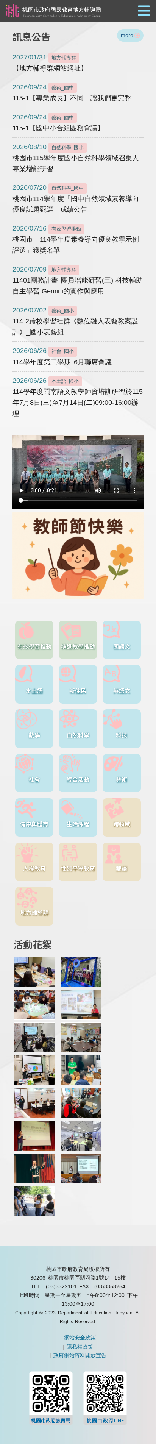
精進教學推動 (78, 646)
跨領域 (121, 824)
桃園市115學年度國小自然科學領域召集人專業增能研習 (75, 158)
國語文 (121, 646)
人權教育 (34, 868)
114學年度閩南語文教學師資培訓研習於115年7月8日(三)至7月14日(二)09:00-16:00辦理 (77, 397)
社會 (34, 779)
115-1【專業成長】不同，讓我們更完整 (71, 92)
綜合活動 (78, 779)
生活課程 (78, 824)
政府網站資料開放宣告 (79, 1355)
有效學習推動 (34, 646)
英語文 (121, 691)
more (127, 35)
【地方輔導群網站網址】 (49, 62)
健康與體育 (34, 824)
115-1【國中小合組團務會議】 (58, 122)
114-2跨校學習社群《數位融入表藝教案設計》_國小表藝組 (75, 321)
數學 (34, 735)
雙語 (121, 868)
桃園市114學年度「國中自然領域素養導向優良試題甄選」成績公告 (75, 198)
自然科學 (78, 735)
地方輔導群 (34, 912)
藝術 (121, 779)
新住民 (77, 691)
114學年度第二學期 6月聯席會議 (62, 356)
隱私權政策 (80, 1347)
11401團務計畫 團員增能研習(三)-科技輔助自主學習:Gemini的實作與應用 (77, 280)
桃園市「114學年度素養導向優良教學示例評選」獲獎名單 (75, 239)
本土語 (34, 691)
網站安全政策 (80, 1338)
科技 (121, 735)
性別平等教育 (78, 868)
